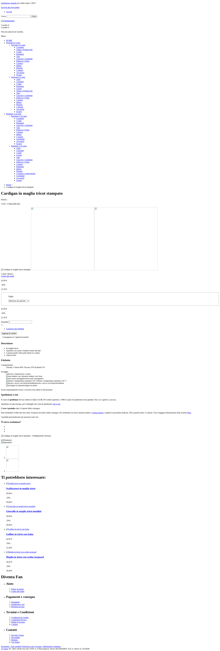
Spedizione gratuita (8, 3)
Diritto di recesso (18, 622)
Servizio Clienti (17, 635)
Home (8, 185)
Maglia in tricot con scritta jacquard (25, 557)
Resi (189, 413)
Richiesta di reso (17, 607)
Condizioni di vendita (20, 617)
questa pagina (97, 413)
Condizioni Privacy (19, 620)
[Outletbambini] (8, 21)
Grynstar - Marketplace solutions (48, 646)
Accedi (9, 12)
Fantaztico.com (28, 646)
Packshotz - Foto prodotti (11, 646)
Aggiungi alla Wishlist (15, 329)
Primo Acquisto (17, 589)
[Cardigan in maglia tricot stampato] (26, 436)
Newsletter (15, 637)
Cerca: (3, 16)
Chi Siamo (15, 642)
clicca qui (56, 404)
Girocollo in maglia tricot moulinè (23, 511)
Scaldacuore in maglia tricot (20, 488)
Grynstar (4, 649)
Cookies (14, 624)
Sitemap (14, 640)
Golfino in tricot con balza (19, 534)
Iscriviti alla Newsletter (10, 7)
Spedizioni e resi (17, 604)
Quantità (4, 322)
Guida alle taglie (7, 276)
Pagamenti (15, 602)
